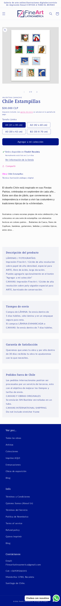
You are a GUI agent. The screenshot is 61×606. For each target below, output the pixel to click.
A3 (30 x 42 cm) (14, 131)
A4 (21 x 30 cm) (14, 125)
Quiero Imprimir (14, 536)
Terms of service (14, 523)
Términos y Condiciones (18, 496)
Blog (8, 478)
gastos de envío (27, 112)
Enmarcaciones (13, 464)
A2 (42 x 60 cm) (38, 125)
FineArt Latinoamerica (26, 601)
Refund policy (13, 530)
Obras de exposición (16, 471)
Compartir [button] (11, 166)
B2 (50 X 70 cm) (39, 131)
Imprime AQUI (13, 458)
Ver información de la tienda (19, 159)
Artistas (9, 444)
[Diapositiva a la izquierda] (24, 92)
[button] (3, 14)
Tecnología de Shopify (40, 601)
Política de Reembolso (17, 516)
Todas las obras (13, 438)
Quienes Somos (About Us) (19, 503)
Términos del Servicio (17, 510)
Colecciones (12, 451)
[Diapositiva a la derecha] (37, 92)
